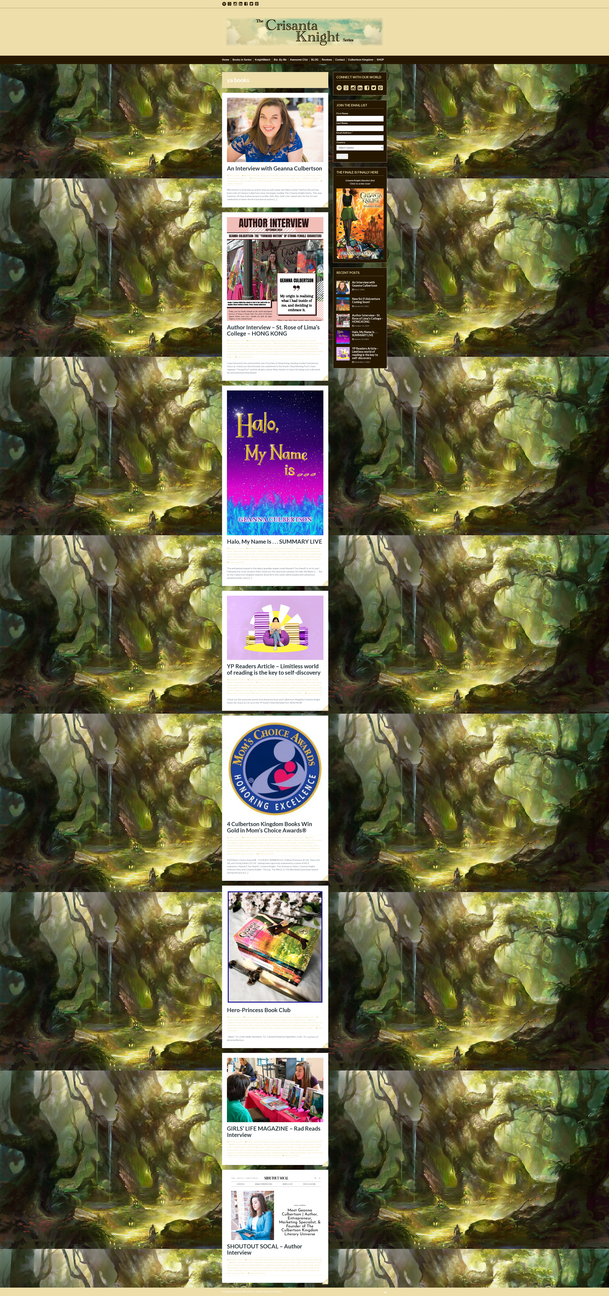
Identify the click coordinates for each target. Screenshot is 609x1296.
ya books (314, 181)
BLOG (314, 59)
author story (269, 346)
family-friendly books (267, 845)
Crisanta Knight (274, 178)
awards (268, 843)
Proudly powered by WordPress (238, 1291)
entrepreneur (241, 348)
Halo (290, 554)
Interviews (284, 175)
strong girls (255, 559)
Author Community (252, 175)
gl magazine (276, 351)
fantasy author (254, 348)
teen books (265, 559)
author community (259, 178)
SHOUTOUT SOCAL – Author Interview (264, 1249)
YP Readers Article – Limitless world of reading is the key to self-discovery (274, 669)
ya (282, 559)
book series (238, 551)
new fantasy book (292, 557)
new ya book (232, 559)
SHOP (380, 59)
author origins (244, 346)
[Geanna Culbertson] (304, 31)
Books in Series (242, 59)
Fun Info (279, 1017)
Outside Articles (309, 175)
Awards (264, 837)
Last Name (342, 123)
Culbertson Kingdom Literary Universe (292, 551)
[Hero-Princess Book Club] (275, 946)
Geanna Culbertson (247, 181)
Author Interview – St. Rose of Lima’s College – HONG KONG (273, 330)
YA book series (303, 181)
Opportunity (298, 1017)
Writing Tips (266, 343)
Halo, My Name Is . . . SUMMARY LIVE (274, 541)
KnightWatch (262, 59)
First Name (342, 113)
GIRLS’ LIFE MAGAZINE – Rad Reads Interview (274, 1131)
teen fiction (275, 559)
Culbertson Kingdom (360, 59)
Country (340, 142)
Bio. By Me (280, 59)
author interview (315, 343)
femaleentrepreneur (300, 348)
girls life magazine (259, 351)
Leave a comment (234, 183)
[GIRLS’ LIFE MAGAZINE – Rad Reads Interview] (275, 1089)
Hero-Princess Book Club (259, 1009)
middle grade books (265, 181)
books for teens (250, 551)
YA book (287, 559)
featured (274, 340)
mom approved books (265, 851)
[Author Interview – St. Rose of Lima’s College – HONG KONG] (275, 268)
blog (263, 175)
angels (301, 548)
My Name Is (256, 557)
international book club (242, 1025)
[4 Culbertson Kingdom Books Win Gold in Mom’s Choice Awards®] (275, 768)
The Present (289, 354)
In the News (284, 340)
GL (269, 351)
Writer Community (242, 343)
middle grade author (308, 351)
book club (268, 1020)
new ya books (243, 559)
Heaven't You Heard (290, 351)
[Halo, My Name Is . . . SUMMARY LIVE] (275, 462)
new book (265, 557)
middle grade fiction (241, 557)
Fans (267, 175)
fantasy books (233, 181)
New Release (295, 175)
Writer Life (242, 178)
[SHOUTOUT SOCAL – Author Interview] (275, 1207)
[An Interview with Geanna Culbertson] (275, 129)
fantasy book (315, 551)
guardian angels (280, 554)
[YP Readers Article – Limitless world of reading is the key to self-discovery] (275, 627)
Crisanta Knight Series (291, 178)
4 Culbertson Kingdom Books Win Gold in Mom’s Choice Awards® (269, 827)
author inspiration (300, 343)
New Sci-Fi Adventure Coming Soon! (366, 300)
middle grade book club (281, 1025)
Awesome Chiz (299, 59)
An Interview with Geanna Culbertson (274, 168)
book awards (277, 843)
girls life (247, 351)
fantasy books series (281, 348)
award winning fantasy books (252, 843)
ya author (299, 354)
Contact (340, 59)
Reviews (327, 59)
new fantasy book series (310, 557)
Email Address (344, 132)
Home (225, 59)
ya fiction (316, 559)
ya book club (287, 1028)
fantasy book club (255, 1022)
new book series (277, 557)
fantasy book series (235, 554)
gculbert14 (314, 348)
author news (232, 346)
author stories (257, 346)
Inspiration (274, 175)
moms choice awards (284, 851)
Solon (266, 1291)
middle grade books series (249, 354)
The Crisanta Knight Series (285, 181)
